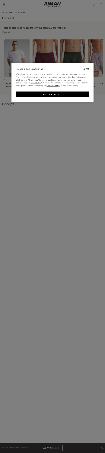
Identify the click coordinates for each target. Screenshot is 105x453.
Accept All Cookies (52, 94)
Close (86, 69)
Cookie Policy (36, 83)
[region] (52, 82)
